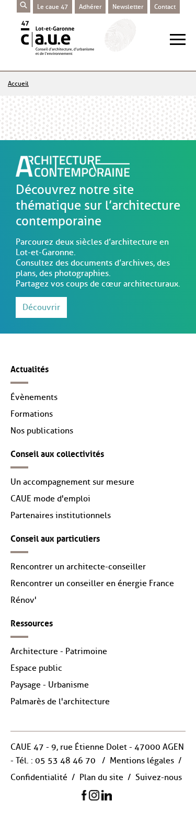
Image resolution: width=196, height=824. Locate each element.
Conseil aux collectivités (57, 453)
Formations (31, 414)
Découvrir (41, 307)
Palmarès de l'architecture (60, 701)
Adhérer (90, 7)
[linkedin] (106, 794)
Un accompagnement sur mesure (72, 482)
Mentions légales (142, 761)
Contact (165, 7)
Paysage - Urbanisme (49, 685)
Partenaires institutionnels (60, 515)
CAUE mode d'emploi (50, 499)
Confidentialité (38, 777)
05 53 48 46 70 (65, 761)
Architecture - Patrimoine (58, 651)
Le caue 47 (52, 7)
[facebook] (84, 794)
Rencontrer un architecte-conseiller (78, 567)
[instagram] (94, 794)
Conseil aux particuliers (55, 537)
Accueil (18, 83)
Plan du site (101, 777)
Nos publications (41, 431)
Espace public (36, 668)
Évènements (33, 397)
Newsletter (127, 7)
